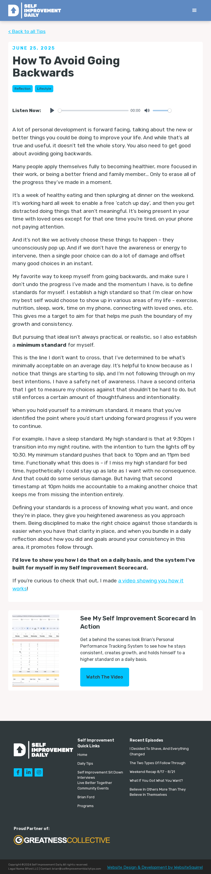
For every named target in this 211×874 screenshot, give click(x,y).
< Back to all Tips (27, 31)
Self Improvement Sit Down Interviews (100, 775)
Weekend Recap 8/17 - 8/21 (152, 772)
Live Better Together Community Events (94, 785)
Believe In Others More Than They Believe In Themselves (158, 792)
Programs (85, 806)
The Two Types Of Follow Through (157, 763)
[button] (194, 10)
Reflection (22, 89)
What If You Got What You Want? (156, 780)
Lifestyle (44, 89)
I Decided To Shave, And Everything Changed (159, 751)
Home (82, 755)
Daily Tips (85, 763)
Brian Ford (86, 797)
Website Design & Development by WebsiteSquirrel (155, 867)
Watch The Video (104, 677)
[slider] (93, 110)
